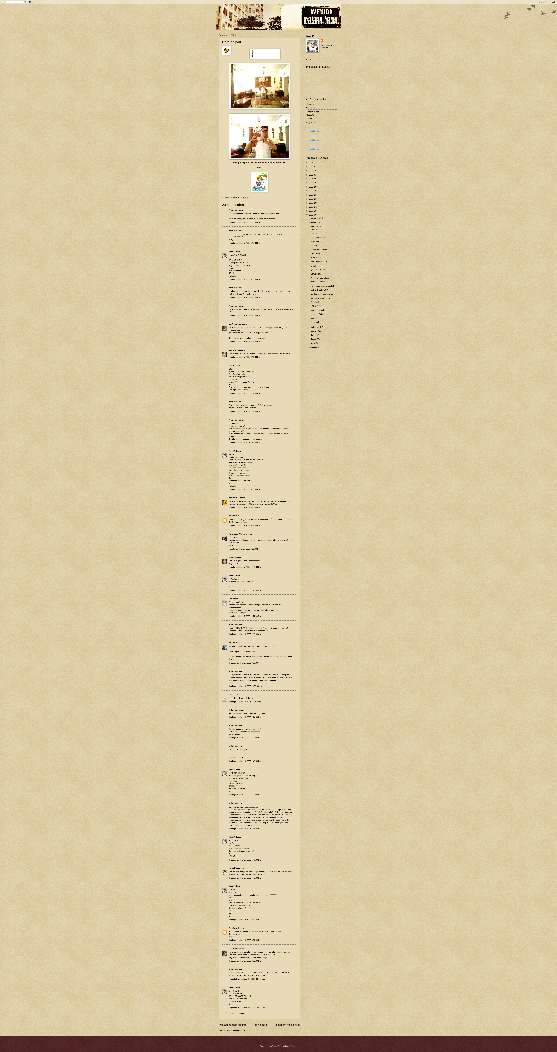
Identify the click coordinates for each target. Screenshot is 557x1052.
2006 (311, 211)
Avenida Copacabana (320, 258)
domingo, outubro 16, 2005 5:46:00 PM (245, 860)
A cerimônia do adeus (320, 278)
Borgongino (310, 108)
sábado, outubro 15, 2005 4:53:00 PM (244, 222)
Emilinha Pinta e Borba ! (321, 314)
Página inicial (260, 1024)
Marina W (310, 115)
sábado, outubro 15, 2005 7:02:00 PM (244, 393)
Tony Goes (310, 122)
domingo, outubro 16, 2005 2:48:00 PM (245, 761)
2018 (311, 163)
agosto (314, 331)
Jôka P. (232, 251)
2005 (311, 215)
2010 (311, 195)
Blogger (293, 1046)
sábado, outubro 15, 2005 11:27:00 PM (245, 616)
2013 (311, 183)
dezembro (315, 218)
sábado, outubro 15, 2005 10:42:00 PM (245, 567)
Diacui (231, 365)
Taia (230, 694)
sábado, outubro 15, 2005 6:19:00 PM (244, 357)
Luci (231, 599)
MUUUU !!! (315, 254)
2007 (311, 207)
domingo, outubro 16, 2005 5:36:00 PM (245, 829)
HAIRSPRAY (316, 306)
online (308, 59)
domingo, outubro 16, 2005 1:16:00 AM (245, 634)
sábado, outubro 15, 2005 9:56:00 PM (244, 549)
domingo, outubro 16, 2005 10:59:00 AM (245, 686)
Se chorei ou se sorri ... (320, 298)
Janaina (232, 557)
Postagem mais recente (232, 1024)
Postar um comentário (235, 1013)
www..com (314, 131)
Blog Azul (310, 104)
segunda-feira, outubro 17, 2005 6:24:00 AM (247, 979)
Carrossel (315, 322)
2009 (311, 199)
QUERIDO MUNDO (319, 270)
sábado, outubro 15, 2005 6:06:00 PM (244, 341)
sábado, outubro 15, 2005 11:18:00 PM (245, 590)
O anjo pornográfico (319, 250)
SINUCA (314, 266)
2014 (311, 179)
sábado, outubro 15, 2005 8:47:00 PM (244, 507)
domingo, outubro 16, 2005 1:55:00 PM (245, 738)
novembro (315, 222)
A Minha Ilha (316, 302)
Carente (314, 246)
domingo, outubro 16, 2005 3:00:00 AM (245, 663)
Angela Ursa (234, 498)
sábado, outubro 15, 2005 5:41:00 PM (244, 315)
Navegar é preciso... (319, 238)
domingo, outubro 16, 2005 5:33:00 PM (245, 795)
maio (313, 343)
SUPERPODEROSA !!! (320, 290)
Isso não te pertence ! (320, 310)
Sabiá (313, 318)
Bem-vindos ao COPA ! (320, 262)
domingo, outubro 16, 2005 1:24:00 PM (245, 717)
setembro (315, 327)
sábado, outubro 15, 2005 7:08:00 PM (244, 411)
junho (313, 339)
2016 (311, 171)
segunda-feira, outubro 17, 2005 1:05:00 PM (247, 1007)
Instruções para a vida (320, 282)
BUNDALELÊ (316, 242)
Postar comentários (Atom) (238, 1030)
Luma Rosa (234, 868)
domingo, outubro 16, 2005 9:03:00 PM (245, 961)
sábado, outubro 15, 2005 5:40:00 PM (244, 297)
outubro (314, 226)
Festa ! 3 (314, 234)
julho (313, 335)
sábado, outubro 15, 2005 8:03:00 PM (244, 489)
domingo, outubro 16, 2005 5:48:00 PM (245, 878)
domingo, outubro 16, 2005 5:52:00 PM (245, 919)
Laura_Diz (233, 350)
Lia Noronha (234, 324)
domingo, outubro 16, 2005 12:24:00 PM (245, 702)
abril (313, 347)
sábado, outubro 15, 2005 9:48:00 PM (244, 525)
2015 (311, 175)
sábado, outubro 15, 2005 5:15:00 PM (244, 243)
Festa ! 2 (314, 230)
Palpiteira (233, 516)
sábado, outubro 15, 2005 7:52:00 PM (244, 443)
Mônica (232, 643)
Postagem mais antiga (287, 1024)
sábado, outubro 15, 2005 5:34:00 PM (244, 279)
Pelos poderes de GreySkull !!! (324, 286)
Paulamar (310, 119)
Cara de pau (316, 274)
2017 (311, 167)
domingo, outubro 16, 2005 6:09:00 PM (245, 940)
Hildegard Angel (312, 111)
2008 (311, 203)
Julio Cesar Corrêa (237, 534)
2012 (311, 187)
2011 (311, 191)
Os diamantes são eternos (322, 294)
